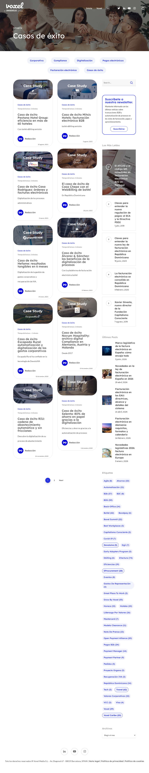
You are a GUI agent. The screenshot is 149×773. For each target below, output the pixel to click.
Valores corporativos (116, 696)
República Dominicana (117, 683)
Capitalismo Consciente (117, 532)
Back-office (112, 506)
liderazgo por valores (117, 612)
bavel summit (113, 519)
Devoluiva (110, 545)
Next (61, 480)
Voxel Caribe (112, 715)
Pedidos (109, 664)
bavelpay (125, 513)
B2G (108, 500)
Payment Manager (115, 651)
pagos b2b (111, 644)
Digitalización (84, 60)
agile (108, 481)
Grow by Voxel (113, 599)
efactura (126, 558)
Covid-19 (110, 538)
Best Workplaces (114, 525)
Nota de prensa (114, 631)
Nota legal (94, 761)
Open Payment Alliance (118, 638)
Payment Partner (114, 657)
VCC (107, 702)
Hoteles (126, 606)
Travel (121, 689)
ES (108, 8)
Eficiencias (111, 564)
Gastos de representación (117, 585)
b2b (108, 493)
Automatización (114, 487)
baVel (109, 513)
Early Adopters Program (117, 551)
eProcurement (113, 570)
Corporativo (37, 60)
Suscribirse (119, 129)
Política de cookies (134, 761)
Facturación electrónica (63, 70)
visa (120, 702)
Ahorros (123, 481)
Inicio (89, 8)
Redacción (30, 138)
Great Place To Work (116, 593)
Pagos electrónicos (113, 60)
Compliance (60, 60)
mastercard (111, 619)
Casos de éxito (95, 70)
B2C (120, 493)
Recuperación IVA (114, 676)
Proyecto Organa (114, 670)
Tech (108, 689)
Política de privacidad (112, 761)
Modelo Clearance (115, 625)
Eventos (109, 577)
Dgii (125, 545)
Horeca (109, 606)
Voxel (99, 8)
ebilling (109, 558)
